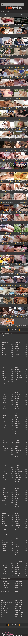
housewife (4, 571)
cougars (3, 450)
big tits (23, 77)
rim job (17, 465)
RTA (10, 633)
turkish (16, 563)
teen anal (17, 540)
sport (16, 513)
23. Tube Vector (18, 585)
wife (12, 316)
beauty (11, 171)
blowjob (9, 25)
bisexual (3, 394)
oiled (16, 406)
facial (3, 500)
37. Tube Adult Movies (20, 614)
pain (16, 419)
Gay (3, 1)
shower (17, 488)
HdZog (26, 100)
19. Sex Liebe (4, 619)
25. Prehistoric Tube (19, 589)
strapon (17, 523)
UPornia (25, 48)
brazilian (3, 406)
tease (16, 538)
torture (16, 554)
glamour (3, 546)
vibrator (17, 567)
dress (2, 484)
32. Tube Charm (18, 604)
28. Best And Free (19, 596)
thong (16, 544)
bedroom (3, 377)
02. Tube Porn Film (5, 583)
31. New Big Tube (19, 602)
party (16, 427)
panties (17, 421)
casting (3, 423)
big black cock (23, 160)
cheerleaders (4, 436)
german (11, 56)
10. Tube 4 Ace (4, 600)
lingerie (17, 360)
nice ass (17, 396)
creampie (22, 254)
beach (3, 373)
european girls (5, 492)
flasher (3, 521)
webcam (17, 569)
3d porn (3, 335)
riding (16, 463)
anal (17, 67)
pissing (17, 436)
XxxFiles (11, 121)
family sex (4, 504)
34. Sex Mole (18, 608)
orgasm (11, 67)
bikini (2, 392)
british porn (4, 408)
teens (16, 542)
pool (16, 438)
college (3, 446)
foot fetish (22, 129)
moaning (17, 388)
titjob (16, 550)
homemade (4, 567)
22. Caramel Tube (19, 583)
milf (26, 129)
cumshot (18, 108)
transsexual (18, 559)
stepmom (17, 519)
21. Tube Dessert (18, 581)
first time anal (5, 515)
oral (16, 411)
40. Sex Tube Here (19, 621)
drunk (3, 486)
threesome (17, 546)
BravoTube (11, 110)
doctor (3, 477)
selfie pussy (18, 477)
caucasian (4, 425)
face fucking (4, 496)
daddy (3, 471)
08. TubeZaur (4, 596)
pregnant (17, 446)
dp (2, 481)
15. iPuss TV (4, 610)
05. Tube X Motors (5, 589)
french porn (4, 529)
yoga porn (17, 573)
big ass (3, 379)
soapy (16, 498)
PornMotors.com (10, 634)
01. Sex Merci (4, 581)
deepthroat (24, 108)
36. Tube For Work (19, 612)
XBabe (26, 162)
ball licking (4, 365)
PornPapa (25, 79)
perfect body (18, 429)
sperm (16, 511)
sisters (16, 490)
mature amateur (18, 375)
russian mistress (19, 471)
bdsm (2, 371)
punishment (18, 450)
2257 (14, 631)
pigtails (17, 433)
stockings (17, 521)
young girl (17, 575)
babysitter (3, 360)
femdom (3, 506)
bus (2, 417)
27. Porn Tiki (17, 593)
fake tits (3, 502)
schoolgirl (17, 473)
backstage (4, 363)
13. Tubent (3, 606)
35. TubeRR (17, 610)
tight (16, 548)
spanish (17, 506)
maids (16, 367)
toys (16, 557)
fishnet (3, 517)
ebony (25, 150)
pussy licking (18, 454)
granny (3, 552)
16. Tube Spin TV (5, 612)
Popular (5, 14)
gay (2, 538)
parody (16, 425)
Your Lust (11, 69)
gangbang (4, 534)
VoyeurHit (11, 48)
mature (11, 150)
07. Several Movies (5, 593)
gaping (3, 536)
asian (3, 36)
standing (17, 517)
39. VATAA (17, 619)
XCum (12, 58)
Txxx (12, 141)
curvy (2, 467)
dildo (2, 475)
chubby (8, 285)
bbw (3, 98)
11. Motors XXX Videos (6, 602)
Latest (14, 14)
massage (17, 369)
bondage (3, 402)
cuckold (3, 458)
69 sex (3, 338)
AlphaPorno (25, 17)
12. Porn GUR (4, 604)
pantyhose (17, 423)
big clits (3, 383)
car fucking (4, 421)
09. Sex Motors (4, 598)
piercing (17, 431)
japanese (8, 233)
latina (25, 285)
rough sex (17, 467)
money (16, 392)
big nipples (4, 388)
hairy (2, 557)
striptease (17, 525)
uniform (17, 565)
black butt (3, 396)
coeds (3, 444)
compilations (21, 202)
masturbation (23, 233)
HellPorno (25, 121)
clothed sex (4, 442)
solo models (18, 504)
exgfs (2, 494)
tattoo (16, 534)
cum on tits (4, 463)
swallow (17, 529)
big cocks (21, 36)
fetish (7, 46)
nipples (17, 398)
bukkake (3, 415)
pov (25, 212)
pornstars (25, 306)
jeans (16, 344)
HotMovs (11, 79)
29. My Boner (18, 598)
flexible (3, 523)
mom (16, 390)
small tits (17, 496)
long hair (25, 181)
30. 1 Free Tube (18, 600)
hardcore (3, 561)
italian (21, 306)
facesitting (4, 498)
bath (2, 367)
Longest (23, 14)
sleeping (17, 494)
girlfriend (3, 544)
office (16, 404)
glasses (3, 548)
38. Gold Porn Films (19, 616)
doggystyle (4, 479)
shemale (17, 481)
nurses (16, 400)
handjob (3, 559)
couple (11, 36)
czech (3, 469)
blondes (3, 56)
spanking (17, 509)
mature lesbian (18, 377)
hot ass (3, 569)
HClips (26, 110)
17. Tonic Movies (5, 614)
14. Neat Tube (4, 608)
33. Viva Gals (18, 606)
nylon (16, 402)
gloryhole (3, 550)
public (16, 448)
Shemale (7, 1)
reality (16, 456)
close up (3, 440)
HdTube (12, 100)
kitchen (17, 348)
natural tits (17, 394)
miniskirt (17, 381)
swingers (17, 531)
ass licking (4, 354)
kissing (17, 346)
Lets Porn (11, 27)
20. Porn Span (4, 621)
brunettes (8, 88)
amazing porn (4, 342)
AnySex (26, 69)
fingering (3, 513)
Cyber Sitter (17, 631)
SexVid (26, 27)
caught (3, 427)
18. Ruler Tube (4, 616)
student (17, 527)
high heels (4, 565)
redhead (17, 458)
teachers (17, 536)
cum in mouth (4, 461)
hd (2, 563)
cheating (3, 433)
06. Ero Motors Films (6, 591)
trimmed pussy (18, 561)
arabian (3, 348)
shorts (16, 486)
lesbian (17, 356)
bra (2, 404)
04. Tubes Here (4, 587)
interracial (17, 338)
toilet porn (17, 552)
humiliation (4, 573)
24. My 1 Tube (18, 587)
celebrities (20, 25)
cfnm (18, 171)
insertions (17, 335)
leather (17, 354)
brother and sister (5, 411)
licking (16, 358)
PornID (26, 152)
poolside (17, 440)
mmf (16, 386)
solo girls (17, 502)
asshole (3, 356)
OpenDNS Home (8, 632)
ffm (25, 171)
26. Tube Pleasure (19, 591)
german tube (4, 542)
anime (3, 346)
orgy (16, 415)
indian (3, 575)
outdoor (7, 171)
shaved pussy (18, 479)
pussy (11, 46)
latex (16, 350)
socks (16, 500)
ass (2, 352)
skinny (16, 492)
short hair (17, 484)
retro (16, 461)
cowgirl (25, 191)
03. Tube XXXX (4, 585)
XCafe (12, 17)
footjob (3, 527)
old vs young (18, 408)
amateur (5, 25)
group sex (23, 46)
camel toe (4, 419)
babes (16, 36)
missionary (17, 383)
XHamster (25, 58)
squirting (17, 515)
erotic (24, 25)
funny (3, 531)
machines (17, 365)
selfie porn (17, 475)
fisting (3, 519)
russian (17, 469)
